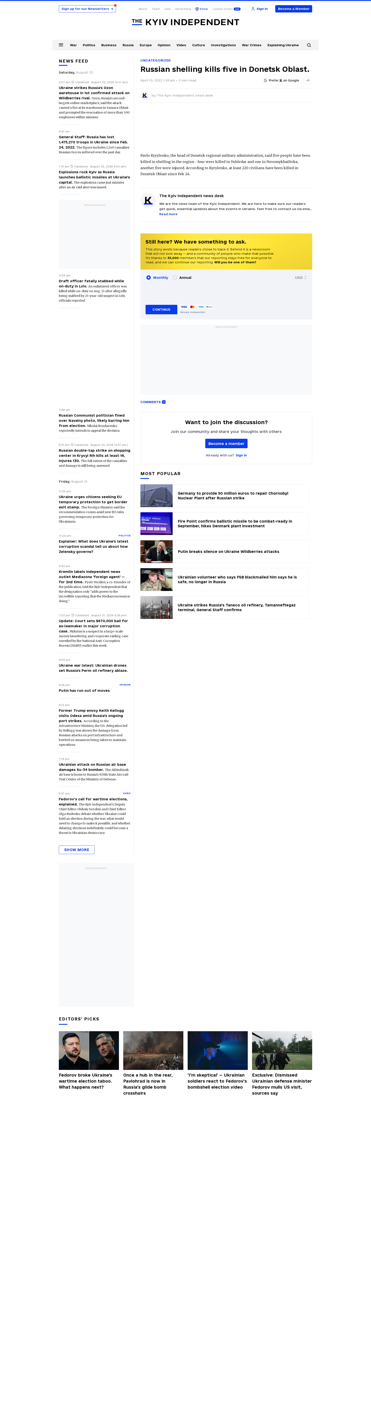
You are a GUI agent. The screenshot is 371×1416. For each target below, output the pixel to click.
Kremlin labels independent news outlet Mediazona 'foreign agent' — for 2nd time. (92, 577)
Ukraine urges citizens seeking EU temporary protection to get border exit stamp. (93, 502)
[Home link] (185, 22)
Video (181, 45)
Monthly (160, 277)
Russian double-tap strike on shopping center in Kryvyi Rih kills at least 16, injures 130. (94, 455)
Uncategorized (155, 60)
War (73, 45)
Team (156, 8)
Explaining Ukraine (283, 45)
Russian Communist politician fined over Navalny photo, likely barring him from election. (94, 420)
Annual (185, 277)
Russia (128, 45)
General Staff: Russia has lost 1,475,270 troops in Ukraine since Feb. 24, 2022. (93, 142)
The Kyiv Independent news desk (185, 95)
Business (109, 45)
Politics (89, 45)
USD (299, 277)
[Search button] (309, 45)
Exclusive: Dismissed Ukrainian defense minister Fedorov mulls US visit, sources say (282, 1084)
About (142, 8)
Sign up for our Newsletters (87, 9)
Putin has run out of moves (84, 690)
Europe (146, 45)
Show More (76, 850)
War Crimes (252, 45)
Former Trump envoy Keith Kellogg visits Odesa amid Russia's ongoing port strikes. (91, 716)
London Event (223, 8)
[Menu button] (61, 45)
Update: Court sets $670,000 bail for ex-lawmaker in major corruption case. (93, 626)
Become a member (226, 444)
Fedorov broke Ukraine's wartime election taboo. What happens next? (85, 1081)
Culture (198, 45)
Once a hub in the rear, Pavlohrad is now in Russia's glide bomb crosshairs (148, 1084)
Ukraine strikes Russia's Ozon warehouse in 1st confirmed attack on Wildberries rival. (94, 93)
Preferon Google (284, 80)
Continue (161, 309)
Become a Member (294, 9)
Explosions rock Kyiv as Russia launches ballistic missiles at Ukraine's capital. (94, 177)
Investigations (223, 45)
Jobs (167, 8)
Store (204, 8)
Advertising (183, 8)
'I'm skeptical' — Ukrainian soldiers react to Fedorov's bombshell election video (217, 1081)
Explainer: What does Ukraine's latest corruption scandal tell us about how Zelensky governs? (93, 546)
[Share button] (308, 80)
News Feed (73, 61)
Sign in (241, 455)
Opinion (164, 45)
